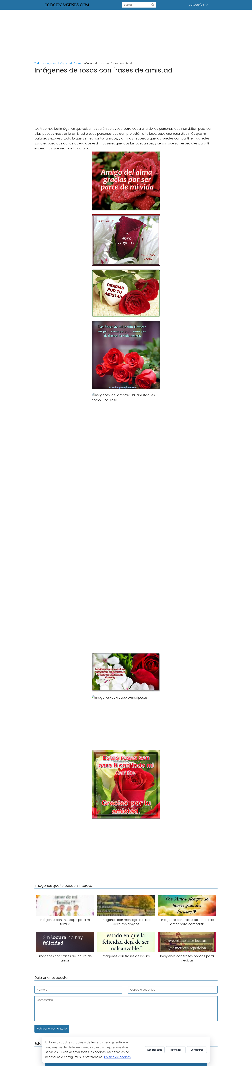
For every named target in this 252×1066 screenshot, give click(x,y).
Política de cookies (117, 1057)
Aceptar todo (154, 1049)
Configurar (196, 1049)
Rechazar (175, 1049)
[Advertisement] (126, 35)
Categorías (196, 5)
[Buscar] (152, 5)
